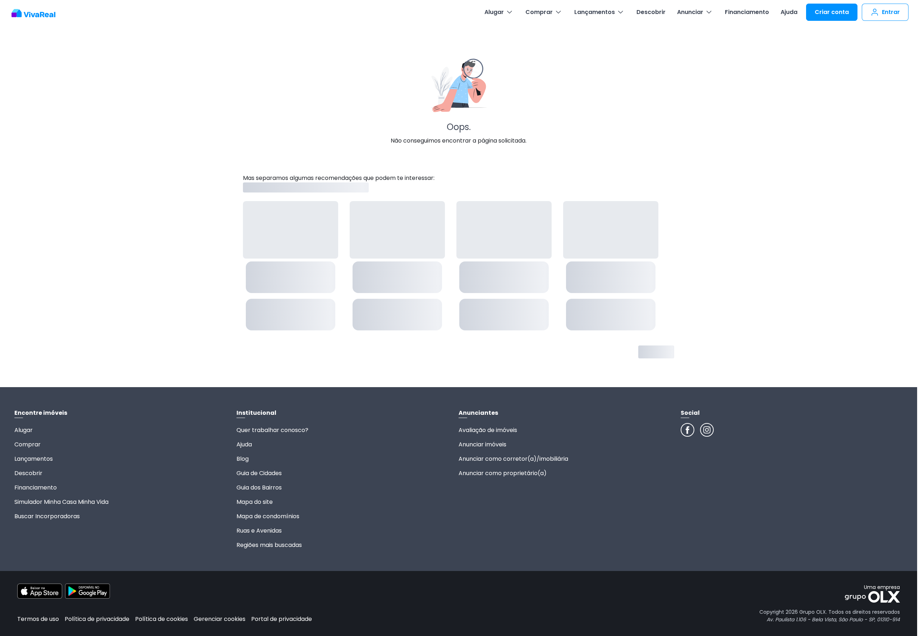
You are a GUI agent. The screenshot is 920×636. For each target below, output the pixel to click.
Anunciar (690, 12)
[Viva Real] (37, 13)
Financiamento (747, 12)
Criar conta (832, 12)
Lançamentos (594, 12)
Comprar (539, 12)
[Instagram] (707, 430)
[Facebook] (687, 430)
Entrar (891, 12)
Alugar (494, 12)
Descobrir (651, 12)
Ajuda (789, 12)
